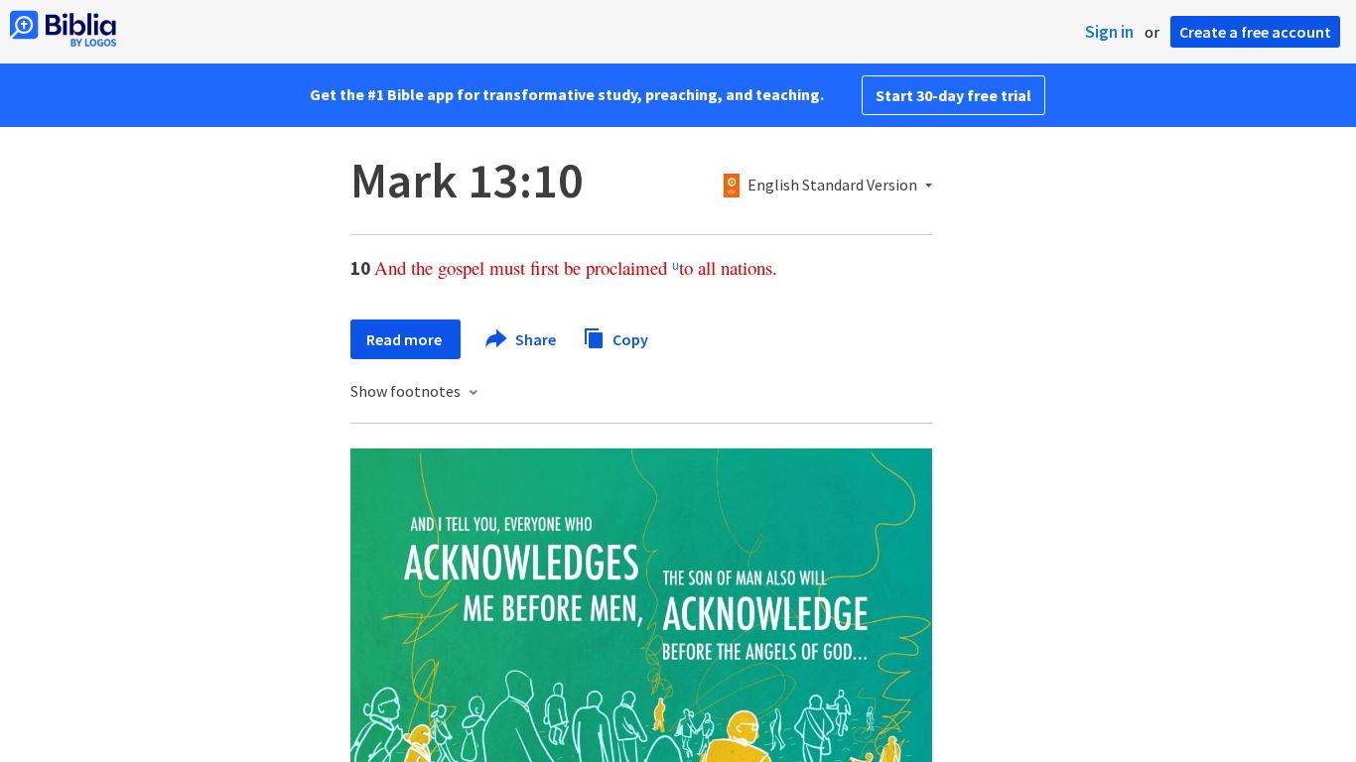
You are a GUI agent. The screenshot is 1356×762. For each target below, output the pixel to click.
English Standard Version (832, 185)
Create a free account (1255, 32)
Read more (405, 339)
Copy (629, 338)
